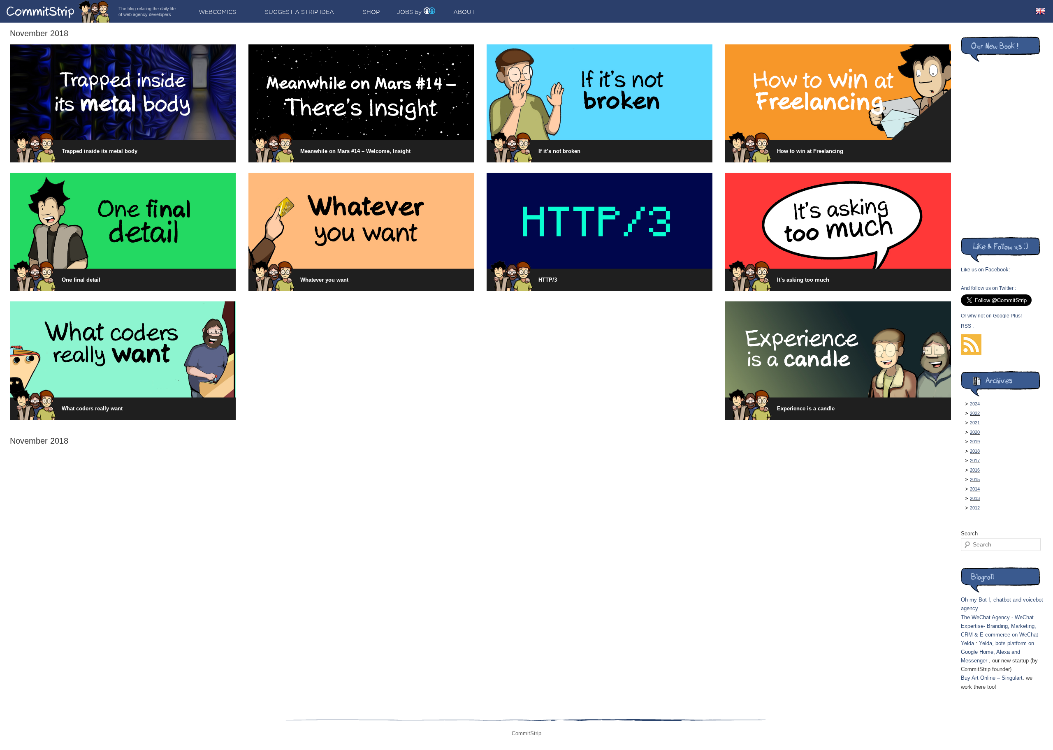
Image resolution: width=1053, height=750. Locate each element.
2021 (975, 422)
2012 (975, 507)
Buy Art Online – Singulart (992, 678)
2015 (975, 479)
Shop (371, 12)
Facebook (997, 269)
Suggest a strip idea (299, 12)
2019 (975, 441)
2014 (975, 488)
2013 (975, 498)
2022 (975, 413)
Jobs (405, 12)
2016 (975, 470)
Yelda (967, 643)
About (464, 12)
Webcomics (217, 12)
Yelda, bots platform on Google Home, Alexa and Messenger (997, 652)
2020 (975, 432)
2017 (975, 460)
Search (969, 533)
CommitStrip (58, 11)
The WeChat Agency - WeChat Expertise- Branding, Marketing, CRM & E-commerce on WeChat (999, 626)
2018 (975, 451)
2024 (975, 403)
